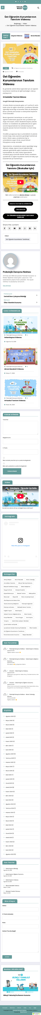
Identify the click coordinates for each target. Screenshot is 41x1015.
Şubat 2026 (9, 733)
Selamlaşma (18, 610)
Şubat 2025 (9, 779)
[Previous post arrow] (36, 295)
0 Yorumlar (21, 71)
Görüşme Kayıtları (20, 590)
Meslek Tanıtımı (21, 593)
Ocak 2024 (9, 833)
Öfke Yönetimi (33, 628)
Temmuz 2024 (10, 808)
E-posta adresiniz (7, 914)
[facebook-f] (20, 1)
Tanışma (6, 621)
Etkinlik (19, 1008)
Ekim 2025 (9, 745)
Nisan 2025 (9, 771)
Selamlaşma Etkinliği (12, 868)
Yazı (30, 1008)
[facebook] (4, 228)
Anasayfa (4, 1008)
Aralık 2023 (9, 837)
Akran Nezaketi (19, 579)
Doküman (12, 1008)
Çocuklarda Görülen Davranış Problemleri (15, 628)
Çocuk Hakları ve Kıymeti (10, 624)
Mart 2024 (8, 825)
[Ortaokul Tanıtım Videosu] (20, 388)
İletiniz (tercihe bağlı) (9, 931)
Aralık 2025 (9, 737)
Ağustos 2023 (10, 854)
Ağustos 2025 (10, 754)
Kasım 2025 (9, 741)
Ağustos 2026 (10, 716)
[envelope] (15, 228)
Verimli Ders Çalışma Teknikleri (20, 621)
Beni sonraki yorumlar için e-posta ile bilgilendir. (17, 460)
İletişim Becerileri (27, 635)
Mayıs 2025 (9, 766)
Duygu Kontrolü (8, 590)
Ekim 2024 (9, 796)
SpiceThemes (23, 1012)
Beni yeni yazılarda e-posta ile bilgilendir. (15, 466)
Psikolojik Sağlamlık (27, 603)
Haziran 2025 (9, 762)
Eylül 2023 (8, 850)
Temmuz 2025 (10, 758)
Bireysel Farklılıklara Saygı (11, 586)
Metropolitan (32, 593)
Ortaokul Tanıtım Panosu (13, 891)
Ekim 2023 (8, 846)
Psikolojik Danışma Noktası (17, 272)
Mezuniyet (6, 597)
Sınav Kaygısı (19, 617)
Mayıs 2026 (9, 720)
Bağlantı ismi (7, 437)
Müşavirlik (15, 597)
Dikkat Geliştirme (25, 586)
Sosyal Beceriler (8, 617)
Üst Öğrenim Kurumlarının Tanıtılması (23, 68)
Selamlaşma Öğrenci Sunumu (24, 682)
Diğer (35, 1008)
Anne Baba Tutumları (9, 583)
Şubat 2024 (9, 829)
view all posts (7, 285)
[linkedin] (35, 228)
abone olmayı (24, 195)
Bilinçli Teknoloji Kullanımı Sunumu (16, 995)
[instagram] (18, 1)
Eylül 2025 (8, 750)
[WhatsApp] (25, 228)
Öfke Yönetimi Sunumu (12, 303)
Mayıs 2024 (9, 816)
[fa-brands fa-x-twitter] (23, 1)
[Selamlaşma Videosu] (20, 324)
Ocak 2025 (9, 783)
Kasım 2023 (9, 842)
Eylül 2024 (8, 800)
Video (6, 68)
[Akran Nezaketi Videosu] (20, 356)
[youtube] (16, 1)
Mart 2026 (8, 729)
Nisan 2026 (9, 725)
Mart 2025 (8, 775)
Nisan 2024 (9, 821)
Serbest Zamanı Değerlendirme (12, 614)
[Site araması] (38, 8)
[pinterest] (20, 228)
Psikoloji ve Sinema (9, 607)
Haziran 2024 (9, 812)
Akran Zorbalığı (30, 579)
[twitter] (9, 228)
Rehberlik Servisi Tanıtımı (24, 607)
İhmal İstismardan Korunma (11, 635)
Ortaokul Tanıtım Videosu (14, 400)
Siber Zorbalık (27, 614)
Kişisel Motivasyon (9, 593)
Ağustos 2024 (10, 804)
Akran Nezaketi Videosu (29, 36)
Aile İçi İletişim (7, 579)
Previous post (8, 294)
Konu (3, 922)
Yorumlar (5, 419)
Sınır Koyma (29, 617)
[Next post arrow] (36, 302)
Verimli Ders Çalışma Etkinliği (15, 296)
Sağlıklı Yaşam (8, 610)
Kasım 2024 (9, 791)
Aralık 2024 (9, 787)
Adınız (4, 905)
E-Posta (5, 448)
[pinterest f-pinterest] (25, 1)
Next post (7, 300)
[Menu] (2, 7)
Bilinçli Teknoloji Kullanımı (25, 583)
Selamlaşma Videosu (13, 337)
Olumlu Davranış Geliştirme (11, 603)
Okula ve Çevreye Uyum (27, 597)
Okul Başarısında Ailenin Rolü (12, 600)
